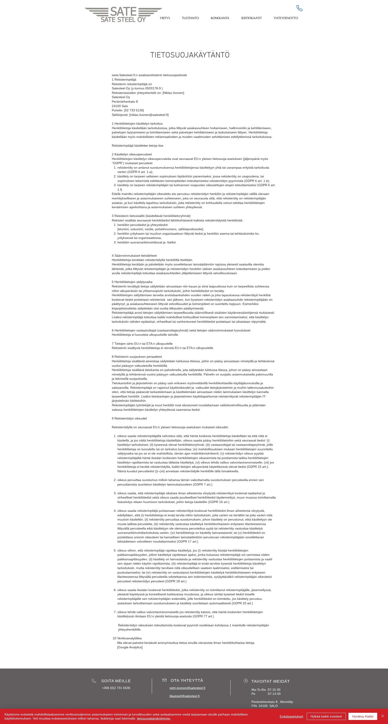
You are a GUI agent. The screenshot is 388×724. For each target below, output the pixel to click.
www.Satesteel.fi (123, 75)
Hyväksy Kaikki (362, 716)
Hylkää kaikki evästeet (326, 716)
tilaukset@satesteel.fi (185, 696)
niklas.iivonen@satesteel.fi (149, 115)
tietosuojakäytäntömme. (154, 718)
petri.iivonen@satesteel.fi (187, 688)
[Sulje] (382, 716)
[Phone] (299, 8)
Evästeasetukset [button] (291, 716)
